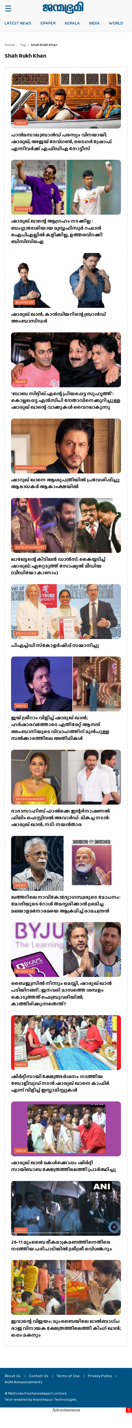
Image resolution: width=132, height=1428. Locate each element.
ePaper (48, 23)
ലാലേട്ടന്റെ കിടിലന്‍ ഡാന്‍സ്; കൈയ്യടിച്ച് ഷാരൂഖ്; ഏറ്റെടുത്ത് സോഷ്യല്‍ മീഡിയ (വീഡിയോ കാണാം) (58, 566)
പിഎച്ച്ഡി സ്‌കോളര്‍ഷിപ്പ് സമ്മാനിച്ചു (55, 645)
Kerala (72, 23)
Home (10, 45)
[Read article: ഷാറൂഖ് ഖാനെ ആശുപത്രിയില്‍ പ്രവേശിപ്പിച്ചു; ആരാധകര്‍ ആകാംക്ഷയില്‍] (66, 446)
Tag (23, 45)
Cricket (23, 208)
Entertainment (30, 467)
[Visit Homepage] (63, 8)
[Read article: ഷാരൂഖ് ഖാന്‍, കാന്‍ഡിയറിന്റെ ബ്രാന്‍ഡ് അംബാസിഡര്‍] (66, 280)
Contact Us (38, 1376)
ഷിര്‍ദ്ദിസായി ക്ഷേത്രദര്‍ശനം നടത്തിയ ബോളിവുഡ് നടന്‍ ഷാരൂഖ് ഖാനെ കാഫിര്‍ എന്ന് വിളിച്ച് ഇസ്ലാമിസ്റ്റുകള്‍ (60, 1083)
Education (26, 633)
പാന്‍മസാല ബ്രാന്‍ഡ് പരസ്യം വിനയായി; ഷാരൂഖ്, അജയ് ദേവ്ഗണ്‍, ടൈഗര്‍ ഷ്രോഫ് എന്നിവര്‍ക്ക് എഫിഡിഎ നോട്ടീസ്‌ (61, 141)
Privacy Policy (100, 1376)
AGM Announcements (23, 1382)
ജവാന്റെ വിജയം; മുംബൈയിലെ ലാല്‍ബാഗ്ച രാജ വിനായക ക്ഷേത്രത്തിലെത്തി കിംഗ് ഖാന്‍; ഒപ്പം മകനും (66, 1328)
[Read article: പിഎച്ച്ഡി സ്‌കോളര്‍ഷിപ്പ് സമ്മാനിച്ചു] (66, 611)
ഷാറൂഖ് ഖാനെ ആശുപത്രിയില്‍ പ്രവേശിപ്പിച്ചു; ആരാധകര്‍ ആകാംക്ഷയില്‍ (65, 483)
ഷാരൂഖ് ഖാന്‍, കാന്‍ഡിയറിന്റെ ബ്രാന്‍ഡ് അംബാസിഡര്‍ (58, 317)
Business (24, 302)
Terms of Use (68, 1376)
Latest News (18, 23)
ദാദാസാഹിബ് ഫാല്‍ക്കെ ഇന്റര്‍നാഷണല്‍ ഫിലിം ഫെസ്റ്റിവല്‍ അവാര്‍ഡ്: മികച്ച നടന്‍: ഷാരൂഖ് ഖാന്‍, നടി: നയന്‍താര (60, 817)
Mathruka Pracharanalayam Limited (37, 1393)
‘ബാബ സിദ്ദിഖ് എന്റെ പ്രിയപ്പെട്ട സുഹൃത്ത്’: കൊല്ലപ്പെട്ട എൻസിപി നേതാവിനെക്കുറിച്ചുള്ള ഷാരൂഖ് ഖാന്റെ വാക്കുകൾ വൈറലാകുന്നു (65, 400)
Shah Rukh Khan (44, 45)
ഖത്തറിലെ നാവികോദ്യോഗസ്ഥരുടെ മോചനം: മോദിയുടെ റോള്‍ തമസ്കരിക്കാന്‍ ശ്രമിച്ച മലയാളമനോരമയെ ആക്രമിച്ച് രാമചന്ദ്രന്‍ (65, 904)
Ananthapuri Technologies (54, 1399)
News (21, 381)
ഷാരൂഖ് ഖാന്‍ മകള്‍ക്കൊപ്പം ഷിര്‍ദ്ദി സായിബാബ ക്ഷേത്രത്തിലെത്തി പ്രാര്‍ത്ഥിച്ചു (63, 1166)
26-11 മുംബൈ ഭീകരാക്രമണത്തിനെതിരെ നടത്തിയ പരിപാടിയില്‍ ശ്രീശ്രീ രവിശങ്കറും (61, 1245)
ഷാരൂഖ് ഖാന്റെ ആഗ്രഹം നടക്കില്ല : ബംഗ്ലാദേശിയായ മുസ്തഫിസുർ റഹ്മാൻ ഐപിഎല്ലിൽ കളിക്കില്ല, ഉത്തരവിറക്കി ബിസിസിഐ (56, 231)
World (116, 23)
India (94, 23)
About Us (13, 1376)
